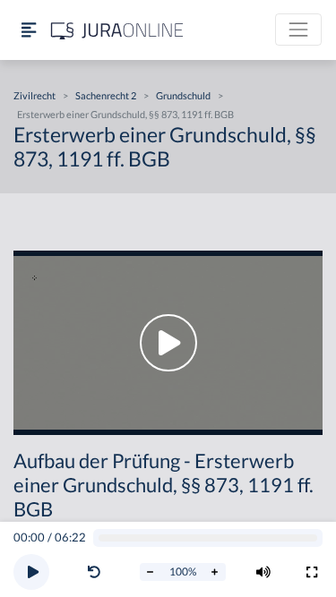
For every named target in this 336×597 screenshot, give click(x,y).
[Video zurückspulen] (94, 572)
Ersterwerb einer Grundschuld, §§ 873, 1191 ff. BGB (125, 114)
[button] (97, 572)
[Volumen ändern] (263, 572)
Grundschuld (183, 95)
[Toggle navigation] (298, 29)
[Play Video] (168, 343)
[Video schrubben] (208, 538)
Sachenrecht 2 (105, 95)
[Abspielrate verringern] (150, 572)
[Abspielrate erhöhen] (215, 572)
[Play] (31, 572)
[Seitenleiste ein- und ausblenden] (28, 30)
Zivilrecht (34, 95)
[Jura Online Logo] (117, 30)
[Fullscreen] (312, 572)
